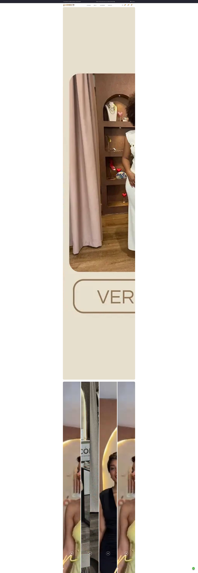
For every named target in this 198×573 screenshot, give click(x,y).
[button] (95, 5)
